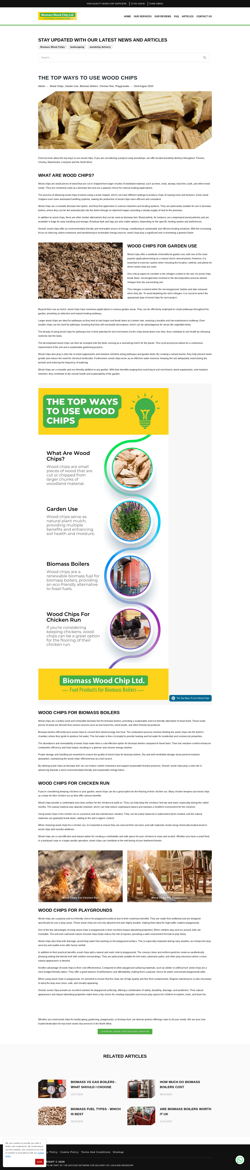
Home (127, 16)
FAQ (176, 16)
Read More (44, 1081)
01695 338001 (156, 3)
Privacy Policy (48, 1152)
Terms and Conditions (96, 1152)
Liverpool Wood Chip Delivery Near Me (125, 1032)
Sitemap (118, 1152)
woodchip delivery (100, 47)
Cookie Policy (69, 1152)
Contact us (204, 16)
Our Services (143, 16)
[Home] (57, 16)
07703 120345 (138, 3)
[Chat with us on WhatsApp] (240, 1160)
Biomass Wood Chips (52, 47)
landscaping (77, 47)
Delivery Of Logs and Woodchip (114, 1165)
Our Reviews (163, 16)
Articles (188, 16)
